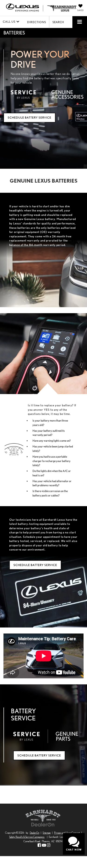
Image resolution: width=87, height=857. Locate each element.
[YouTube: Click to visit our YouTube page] (44, 845)
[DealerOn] (43, 824)
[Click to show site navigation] (79, 22)
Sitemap (47, 832)
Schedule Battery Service (29, 117)
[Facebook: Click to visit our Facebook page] (39, 845)
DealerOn (34, 832)
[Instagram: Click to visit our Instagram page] (49, 845)
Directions (36, 22)
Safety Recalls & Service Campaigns (27, 837)
